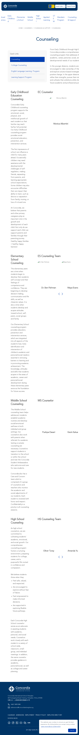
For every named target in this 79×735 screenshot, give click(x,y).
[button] (60, 6)
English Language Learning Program (25, 71)
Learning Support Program (21, 77)
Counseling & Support (42, 28)
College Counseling (19, 65)
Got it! (72, 730)
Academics (28, 28)
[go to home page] (10, 6)
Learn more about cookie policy (51, 726)
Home (21, 28)
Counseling (15, 59)
